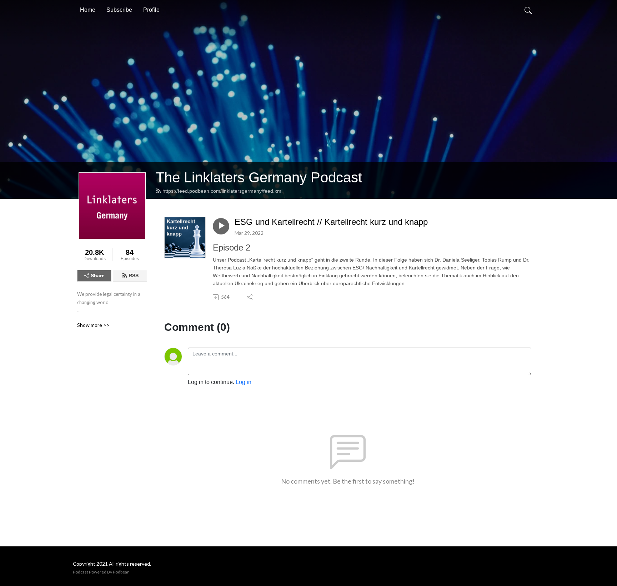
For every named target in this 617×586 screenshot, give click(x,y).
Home (87, 10)
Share (98, 275)
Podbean (121, 572)
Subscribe (119, 10)
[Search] (528, 10)
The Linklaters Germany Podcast (259, 177)
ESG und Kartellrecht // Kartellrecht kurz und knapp (331, 222)
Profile (151, 10)
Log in (243, 382)
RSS (134, 275)
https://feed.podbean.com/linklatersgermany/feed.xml (222, 191)
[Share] (250, 297)
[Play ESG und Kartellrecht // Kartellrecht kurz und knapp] (221, 226)
